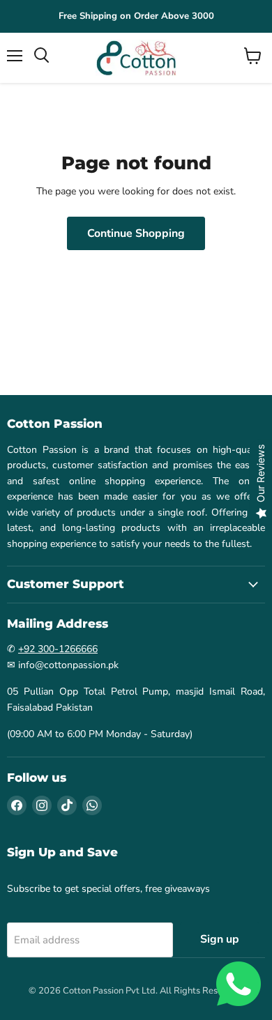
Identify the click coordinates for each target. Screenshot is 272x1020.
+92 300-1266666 (58, 649)
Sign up (219, 939)
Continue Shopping (136, 233)
